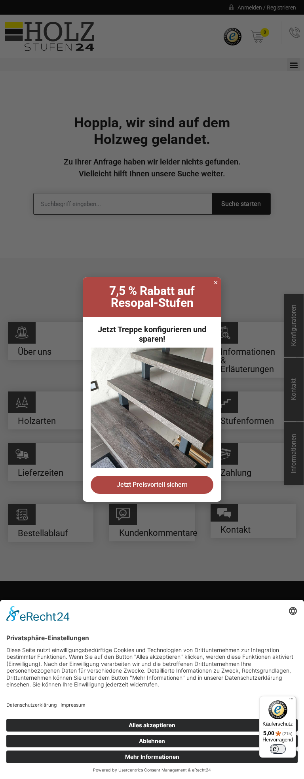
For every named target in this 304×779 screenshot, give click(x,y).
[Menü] (291, 700)
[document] (152, 389)
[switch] (278, 749)
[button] (215, 282)
